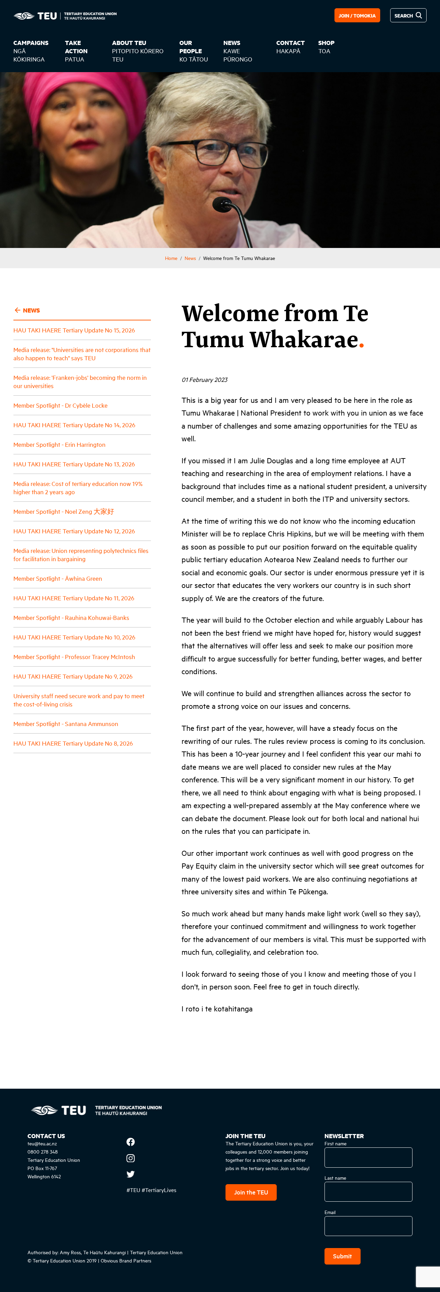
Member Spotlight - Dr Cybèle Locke (60, 405)
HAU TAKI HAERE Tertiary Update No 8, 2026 (73, 743)
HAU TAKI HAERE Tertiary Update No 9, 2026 (73, 676)
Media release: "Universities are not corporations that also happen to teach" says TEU (82, 353)
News (190, 257)
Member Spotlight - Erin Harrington (59, 444)
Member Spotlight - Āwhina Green (57, 578)
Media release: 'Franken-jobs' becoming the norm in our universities (80, 381)
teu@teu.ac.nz (42, 1143)
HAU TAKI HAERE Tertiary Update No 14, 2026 (74, 425)
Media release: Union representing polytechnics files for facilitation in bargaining (80, 554)
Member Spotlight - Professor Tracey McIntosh (74, 656)
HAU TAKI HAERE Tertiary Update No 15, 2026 (74, 330)
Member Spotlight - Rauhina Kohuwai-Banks (71, 617)
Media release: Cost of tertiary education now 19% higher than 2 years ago (78, 487)
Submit (342, 1256)
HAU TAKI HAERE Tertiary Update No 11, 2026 (73, 598)
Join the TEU (251, 1192)
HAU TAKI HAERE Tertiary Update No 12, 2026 (74, 531)
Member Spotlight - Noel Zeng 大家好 (63, 511)
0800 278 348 (43, 1151)
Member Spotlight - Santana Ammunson (65, 723)
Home (171, 257)
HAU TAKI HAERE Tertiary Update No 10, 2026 (74, 637)
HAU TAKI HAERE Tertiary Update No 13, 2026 (74, 464)
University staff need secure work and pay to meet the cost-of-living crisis (78, 700)
